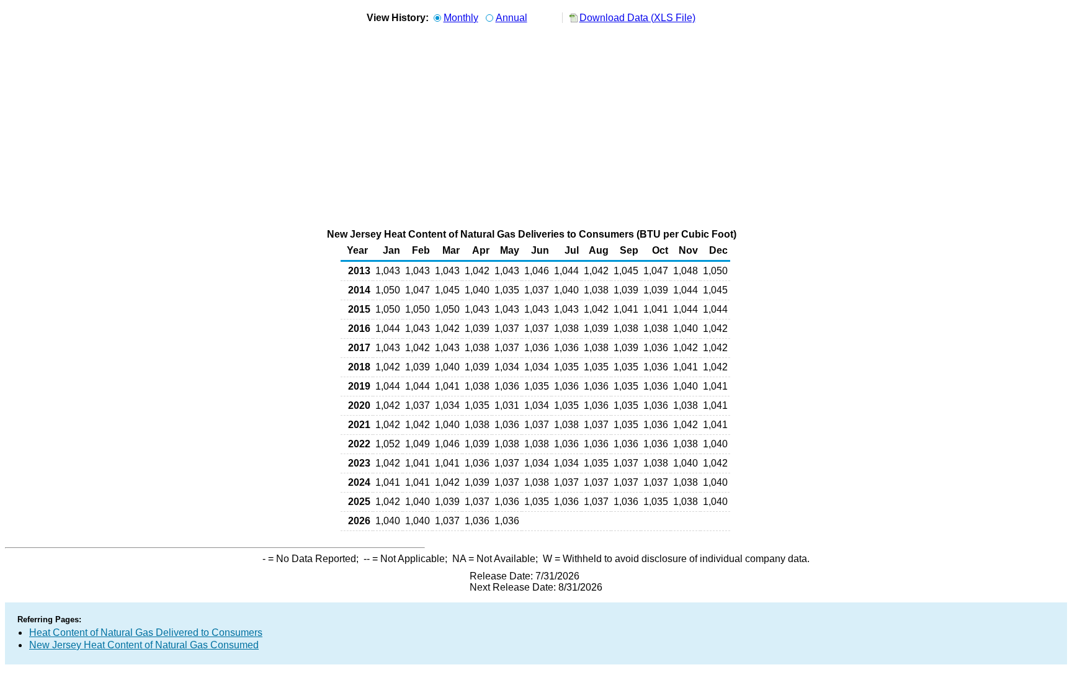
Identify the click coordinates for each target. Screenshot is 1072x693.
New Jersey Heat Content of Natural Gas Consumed (144, 645)
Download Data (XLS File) (637, 17)
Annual (511, 17)
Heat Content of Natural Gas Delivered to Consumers (145, 632)
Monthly (461, 17)
